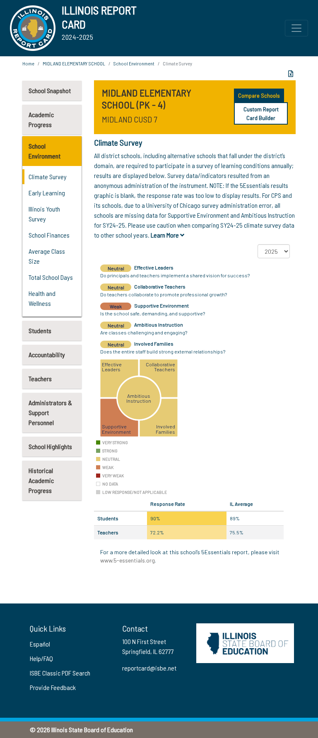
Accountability (47, 354)
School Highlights (50, 446)
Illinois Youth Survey (44, 214)
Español (40, 644)
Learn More (165, 235)
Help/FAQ (41, 658)
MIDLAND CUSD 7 (129, 119)
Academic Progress (41, 119)
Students (40, 330)
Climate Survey (48, 176)
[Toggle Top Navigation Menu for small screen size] (296, 28)
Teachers (40, 378)
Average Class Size (47, 256)
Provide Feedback (53, 687)
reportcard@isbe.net (149, 668)
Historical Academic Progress (41, 480)
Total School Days (51, 277)
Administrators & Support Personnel (50, 412)
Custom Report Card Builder (261, 113)
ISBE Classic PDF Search (60, 673)
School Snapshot (50, 90)
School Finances (49, 235)
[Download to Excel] (291, 73)
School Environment (44, 151)
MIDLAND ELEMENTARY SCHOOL (74, 63)
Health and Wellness (42, 298)
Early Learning (47, 193)
